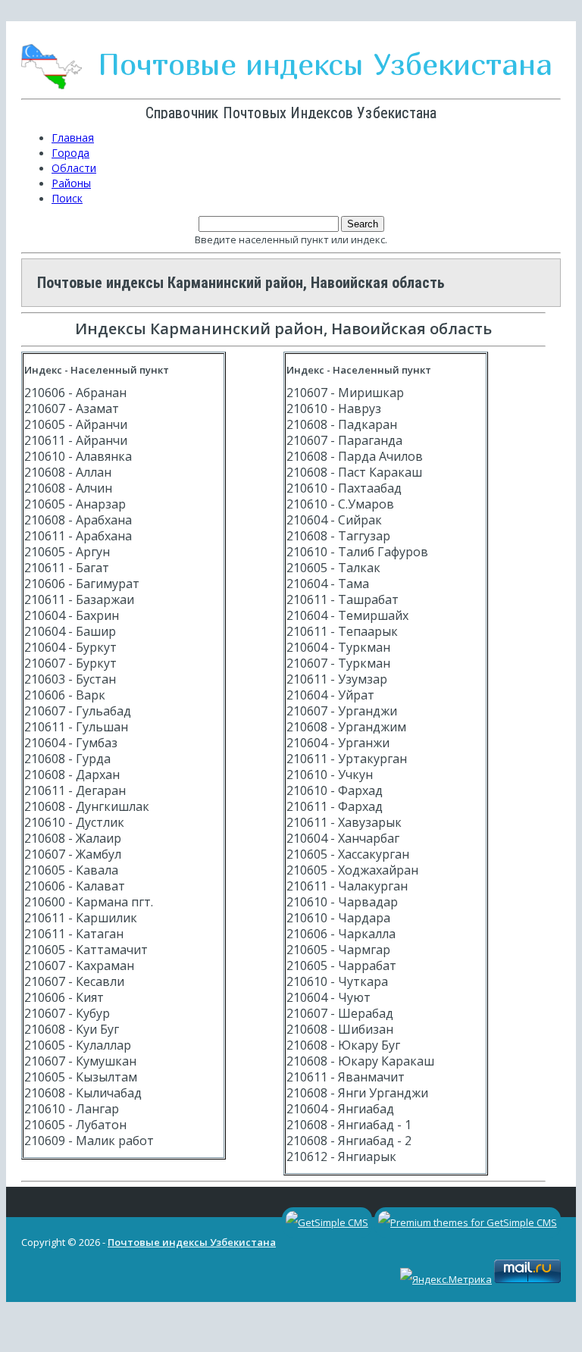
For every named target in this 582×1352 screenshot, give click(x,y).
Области (74, 168)
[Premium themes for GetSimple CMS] (467, 1222)
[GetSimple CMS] (327, 1222)
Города (70, 153)
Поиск (67, 198)
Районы (71, 183)
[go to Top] (15, 1317)
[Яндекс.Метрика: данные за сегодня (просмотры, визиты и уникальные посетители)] (446, 1279)
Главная (73, 137)
